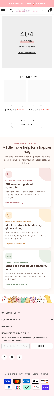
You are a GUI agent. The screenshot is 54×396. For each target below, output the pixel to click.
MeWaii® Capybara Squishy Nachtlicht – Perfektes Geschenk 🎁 (15, 106)
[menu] (3, 10)
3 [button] (29, 120)
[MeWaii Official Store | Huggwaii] (27, 298)
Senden (41, 346)
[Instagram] (12, 357)
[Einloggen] (42, 10)
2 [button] (25, 120)
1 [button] (21, 120)
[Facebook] (4, 357)
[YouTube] (19, 357)
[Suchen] (11, 10)
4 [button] (33, 120)
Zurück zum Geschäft (27, 52)
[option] (15, 98)
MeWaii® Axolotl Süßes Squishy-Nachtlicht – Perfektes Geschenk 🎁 (39, 106)
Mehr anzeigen (27, 125)
